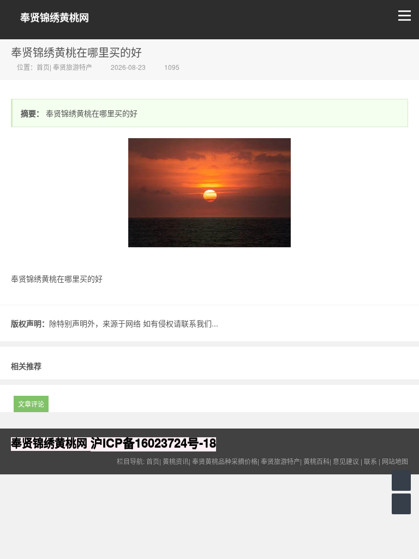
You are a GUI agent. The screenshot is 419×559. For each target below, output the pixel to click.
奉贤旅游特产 (72, 67)
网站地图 (395, 461)
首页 (43, 67)
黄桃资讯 (176, 461)
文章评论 (31, 403)
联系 (370, 461)
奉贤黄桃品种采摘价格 (225, 461)
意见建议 (346, 461)
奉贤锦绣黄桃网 (54, 18)
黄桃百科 (316, 461)
